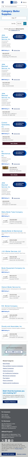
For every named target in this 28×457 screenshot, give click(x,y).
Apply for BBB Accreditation (9, 427)
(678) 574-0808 (13, 240)
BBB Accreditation (7, 425)
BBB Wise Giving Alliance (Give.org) (11, 436)
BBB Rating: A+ (6, 79)
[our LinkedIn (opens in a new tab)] (6, 441)
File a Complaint (6, 418)
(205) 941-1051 (5, 201)
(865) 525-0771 (13, 275)
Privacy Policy (18, 448)
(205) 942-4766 (13, 334)
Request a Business (10, 402)
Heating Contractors (8, 368)
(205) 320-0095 (13, 315)
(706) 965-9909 (13, 219)
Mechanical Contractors (9, 376)
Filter (13, 18)
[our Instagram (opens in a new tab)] (12, 441)
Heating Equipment (8, 371)
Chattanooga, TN (15, 30)
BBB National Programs (8, 437)
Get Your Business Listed (8, 424)
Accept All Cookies (8, 454)
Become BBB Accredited (14, 352)
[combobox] (21, 23)
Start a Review (5, 416)
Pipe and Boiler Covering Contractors (13, 366)
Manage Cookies (21, 454)
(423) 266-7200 (6, 82)
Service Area (16, 50)
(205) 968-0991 (13, 167)
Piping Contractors (8, 380)
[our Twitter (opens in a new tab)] (3, 441)
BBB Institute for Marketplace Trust (11, 434)
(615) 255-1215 (5, 53)
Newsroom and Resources (9, 428)
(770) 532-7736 (6, 136)
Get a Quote (14, 143)
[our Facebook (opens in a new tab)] (9, 441)
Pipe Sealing (6, 378)
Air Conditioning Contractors (10, 373)
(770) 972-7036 (13, 294)
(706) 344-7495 (13, 256)
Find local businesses (11, 6)
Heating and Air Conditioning (11, 383)
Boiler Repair (6, 363)
